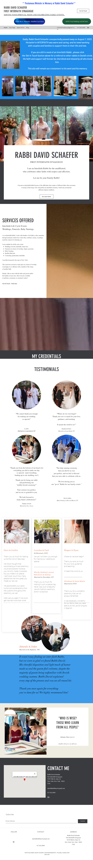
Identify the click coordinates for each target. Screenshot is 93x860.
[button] (25, 731)
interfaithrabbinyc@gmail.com (56, 788)
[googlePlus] (88, 27)
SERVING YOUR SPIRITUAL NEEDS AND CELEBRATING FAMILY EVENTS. (34, 14)
